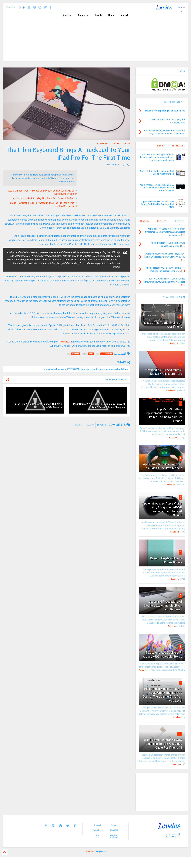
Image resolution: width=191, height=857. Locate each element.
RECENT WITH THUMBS (171, 145)
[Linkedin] (29, 7)
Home (123, 15)
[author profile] (123, 164)
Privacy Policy (97, 830)
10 (179, 734)
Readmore (173, 343)
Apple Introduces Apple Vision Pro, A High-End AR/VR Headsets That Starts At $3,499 (157, 188)
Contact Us (82, 15)
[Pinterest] (34, 7)
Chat (97, 835)
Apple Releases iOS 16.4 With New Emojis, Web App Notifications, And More (157, 204)
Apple (116, 143)
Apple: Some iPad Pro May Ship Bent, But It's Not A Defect (43, 198)
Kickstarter (64, 341)
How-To (98, 15)
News (111, 15)
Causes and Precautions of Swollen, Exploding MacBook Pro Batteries (163, 605)
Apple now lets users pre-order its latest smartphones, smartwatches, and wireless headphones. (157, 157)
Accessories (102, 143)
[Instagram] (39, 7)
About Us (67, 15)
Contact (97, 825)
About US (114, 830)
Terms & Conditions (113, 836)
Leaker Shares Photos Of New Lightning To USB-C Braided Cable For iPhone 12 (162, 743)
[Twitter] (67, 826)
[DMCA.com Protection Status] (168, 90)
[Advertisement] (95, 40)
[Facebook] (50, 7)
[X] (45, 7)
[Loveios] (164, 8)
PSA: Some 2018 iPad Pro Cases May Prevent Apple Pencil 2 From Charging (99, 406)
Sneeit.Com (90, 851)
